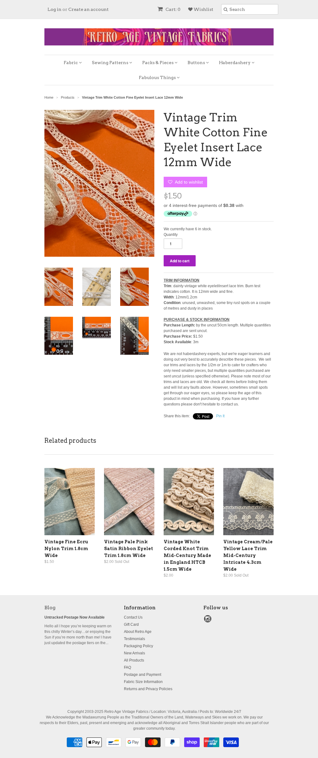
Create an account (88, 9)
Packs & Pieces (158, 62)
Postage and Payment (142, 674)
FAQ (127, 667)
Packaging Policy (138, 646)
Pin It (220, 416)
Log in (54, 9)
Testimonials (134, 639)
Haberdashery (235, 62)
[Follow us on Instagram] (208, 620)
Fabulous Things (158, 77)
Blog (50, 608)
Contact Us (133, 617)
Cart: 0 (172, 9)
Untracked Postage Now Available (74, 617)
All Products (134, 660)
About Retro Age (138, 631)
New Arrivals (134, 653)
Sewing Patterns (110, 62)
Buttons (197, 62)
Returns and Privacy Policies (148, 689)
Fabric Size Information (143, 682)
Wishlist (203, 9)
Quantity (171, 234)
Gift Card (131, 624)
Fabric (71, 62)
